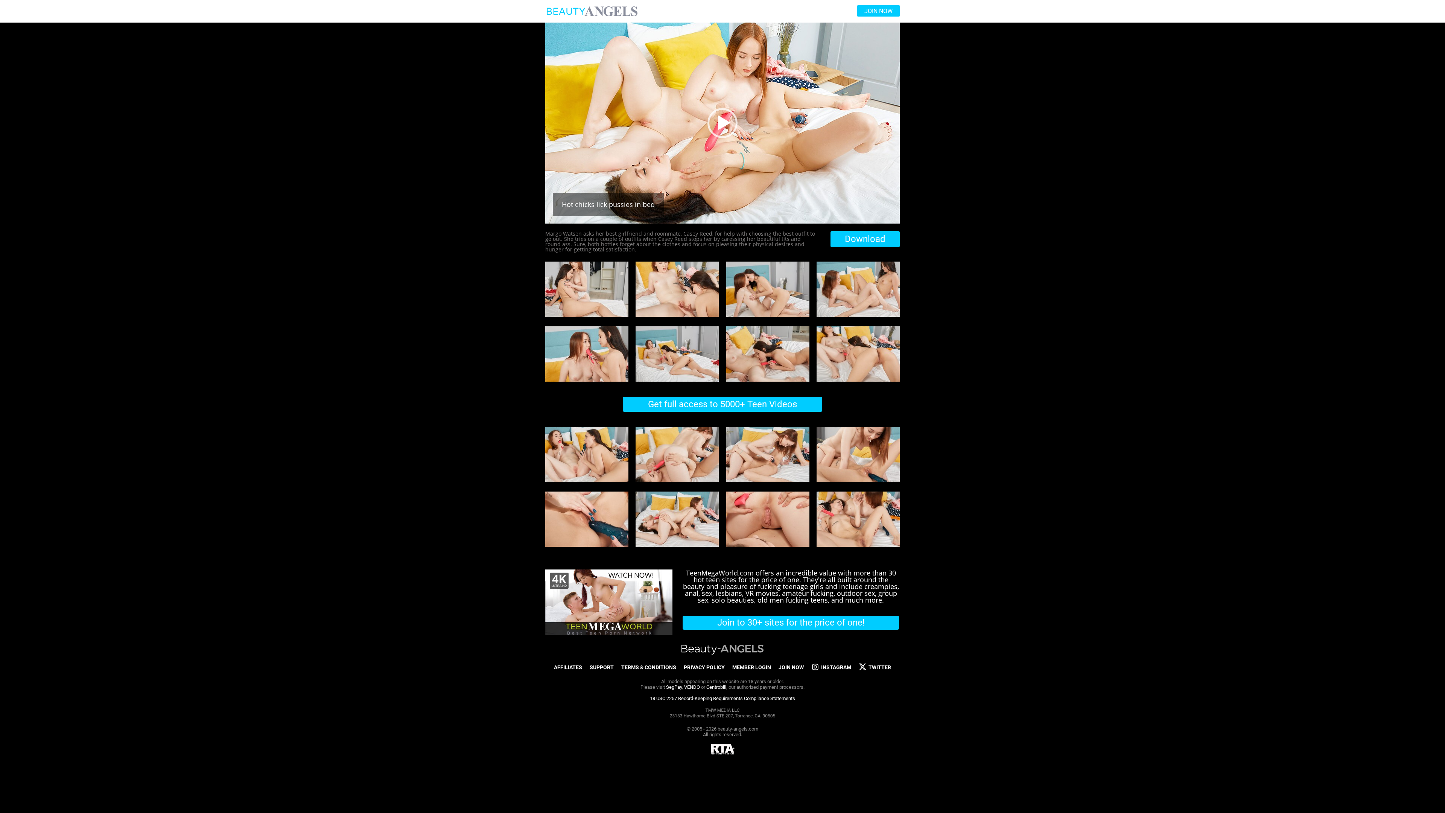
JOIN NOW (791, 667)
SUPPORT (602, 667)
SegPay (674, 687)
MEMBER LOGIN (751, 667)
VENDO (692, 687)
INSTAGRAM (836, 667)
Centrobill (716, 687)
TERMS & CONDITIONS (648, 667)
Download (865, 239)
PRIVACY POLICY (704, 667)
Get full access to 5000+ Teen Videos (722, 404)
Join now (878, 11)
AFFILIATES (568, 667)
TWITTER (880, 667)
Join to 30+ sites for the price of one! (791, 622)
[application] (722, 123)
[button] (722, 123)
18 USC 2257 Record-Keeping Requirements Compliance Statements (722, 698)
